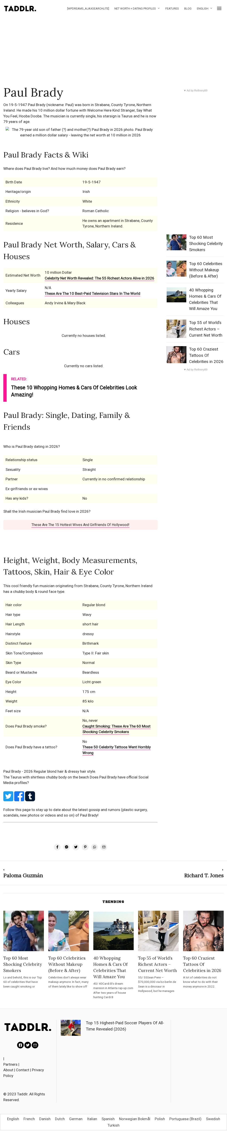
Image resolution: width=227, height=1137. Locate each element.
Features (172, 8)
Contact (22, 1070)
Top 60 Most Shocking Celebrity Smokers (206, 243)
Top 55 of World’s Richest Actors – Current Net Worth (205, 329)
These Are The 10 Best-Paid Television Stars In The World (92, 293)
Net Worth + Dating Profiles (135, 8)
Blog (188, 8)
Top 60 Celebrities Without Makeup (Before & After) (205, 270)
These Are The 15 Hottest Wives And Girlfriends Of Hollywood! (80, 525)
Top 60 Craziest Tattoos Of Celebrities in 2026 (206, 355)
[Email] (35, 1045)
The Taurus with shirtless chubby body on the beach (46, 777)
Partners (10, 1064)
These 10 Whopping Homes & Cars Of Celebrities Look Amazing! (74, 391)
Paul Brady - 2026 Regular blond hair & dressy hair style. (49, 771)
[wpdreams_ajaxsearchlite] (88, 8)
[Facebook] (20, 1045)
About (8, 1070)
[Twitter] (27, 1045)
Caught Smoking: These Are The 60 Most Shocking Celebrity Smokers (116, 729)
